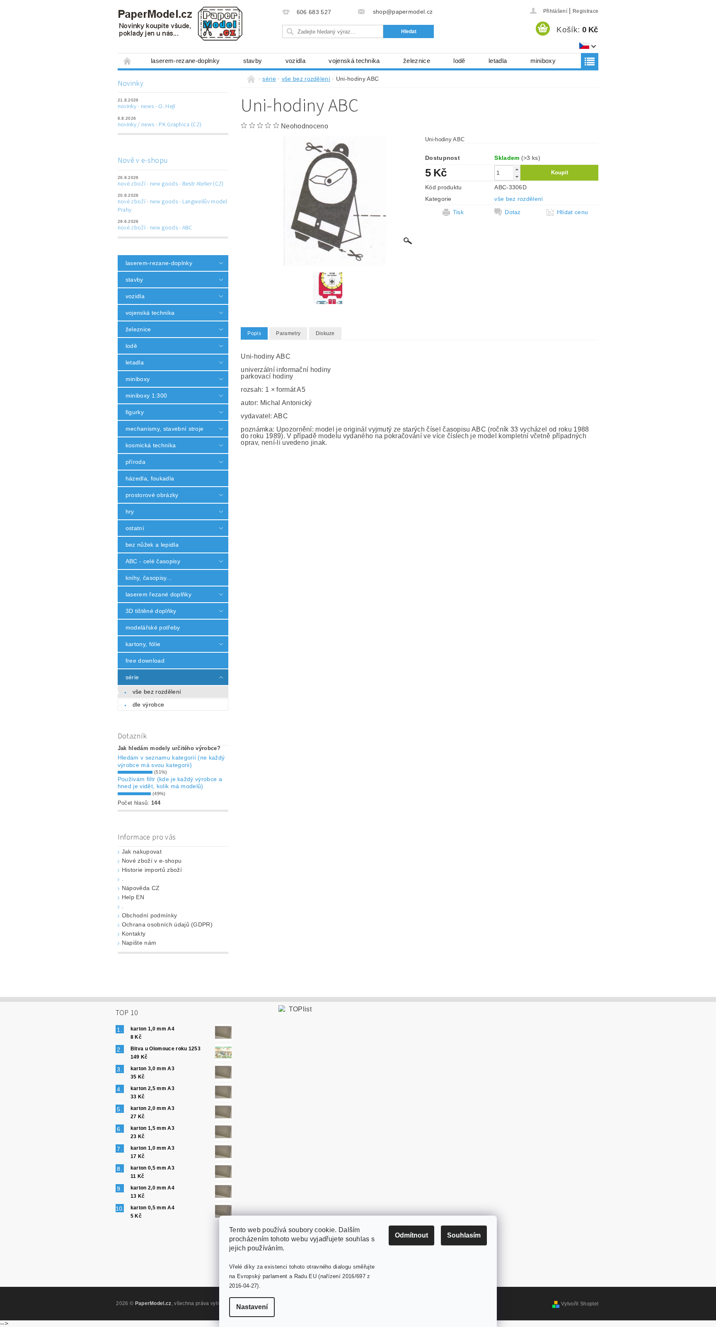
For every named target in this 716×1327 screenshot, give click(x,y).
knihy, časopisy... (149, 577)
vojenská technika (354, 60)
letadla (498, 60)
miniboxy (543, 60)
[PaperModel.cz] (180, 24)
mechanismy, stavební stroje (165, 428)
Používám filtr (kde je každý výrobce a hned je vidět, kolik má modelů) (170, 783)
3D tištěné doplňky (151, 611)
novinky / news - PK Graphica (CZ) (160, 125)
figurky (135, 412)
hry (130, 511)
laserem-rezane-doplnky (185, 60)
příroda (135, 461)
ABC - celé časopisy (153, 561)
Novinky (130, 83)
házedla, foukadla (150, 478)
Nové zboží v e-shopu (151, 860)
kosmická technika (151, 445)
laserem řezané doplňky (158, 594)
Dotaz (513, 212)
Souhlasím (464, 1235)
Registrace (585, 11)
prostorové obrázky (152, 495)
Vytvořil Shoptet (579, 1304)
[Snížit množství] (516, 177)
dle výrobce (148, 704)
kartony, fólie (143, 644)
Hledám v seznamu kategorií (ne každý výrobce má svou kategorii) (171, 761)
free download (145, 660)
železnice (416, 60)
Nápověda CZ (141, 888)
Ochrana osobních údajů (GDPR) (167, 924)
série (132, 677)
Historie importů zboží (152, 869)
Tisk (458, 212)
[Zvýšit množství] (516, 169)
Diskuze (325, 333)
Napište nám (139, 942)
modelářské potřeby (153, 627)
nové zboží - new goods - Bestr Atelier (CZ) (171, 184)
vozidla (295, 60)
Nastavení (252, 1306)
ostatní (135, 528)
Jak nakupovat (142, 851)
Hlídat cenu (572, 212)
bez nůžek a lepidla (152, 544)
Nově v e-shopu (143, 160)
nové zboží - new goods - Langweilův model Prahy (172, 206)
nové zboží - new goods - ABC (155, 228)
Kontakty (134, 933)
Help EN (133, 897)
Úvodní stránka (128, 60)
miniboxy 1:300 (146, 395)
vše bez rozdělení (157, 691)
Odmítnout (411, 1235)
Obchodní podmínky (149, 915)
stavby (252, 60)
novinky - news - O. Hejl (146, 106)
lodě (459, 60)
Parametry (288, 333)
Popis (254, 333)
